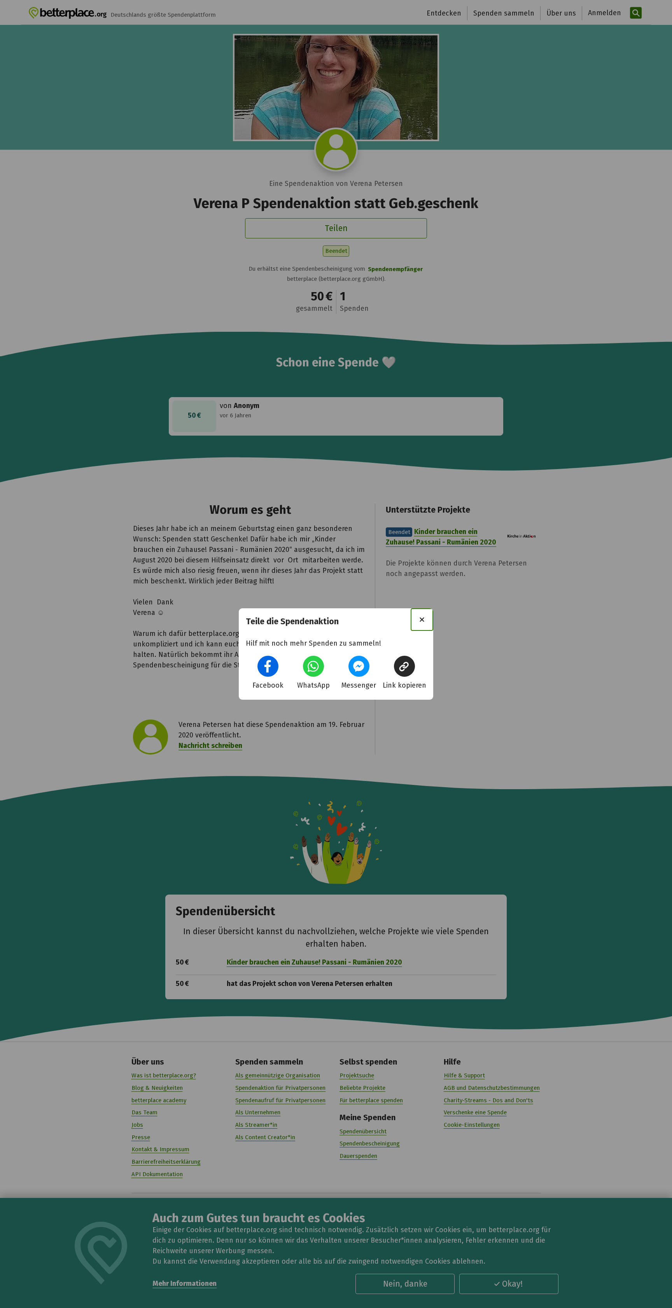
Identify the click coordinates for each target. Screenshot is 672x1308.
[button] (267, 666)
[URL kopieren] (404, 666)
